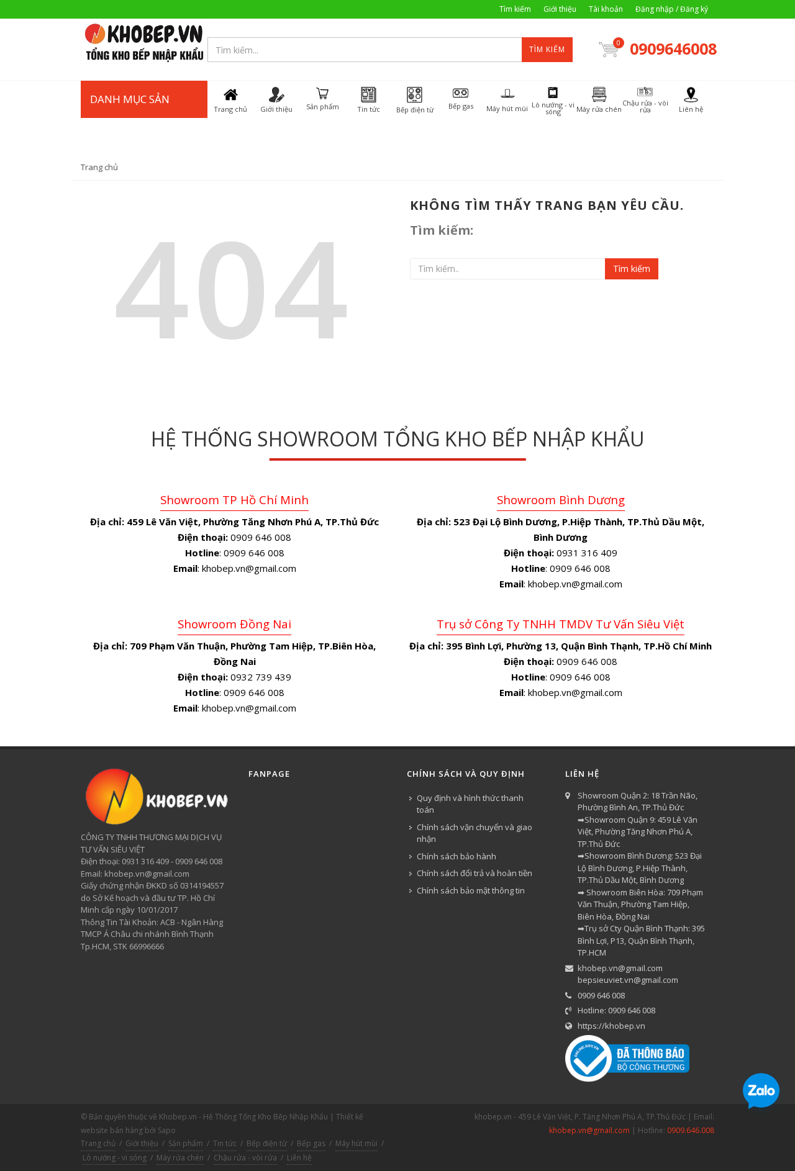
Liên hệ (299, 1157)
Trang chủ (99, 167)
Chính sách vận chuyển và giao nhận (474, 833)
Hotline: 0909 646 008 (616, 1010)
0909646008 (672, 48)
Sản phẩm (185, 1143)
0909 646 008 (601, 995)
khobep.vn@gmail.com (620, 968)
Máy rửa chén (180, 1157)
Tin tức (225, 1143)
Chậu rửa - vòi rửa (245, 1157)
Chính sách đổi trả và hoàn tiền (474, 873)
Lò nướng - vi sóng (115, 1157)
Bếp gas (311, 1143)
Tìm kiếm (515, 9)
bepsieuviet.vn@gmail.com (628, 979)
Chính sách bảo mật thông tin (471, 890)
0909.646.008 (690, 1130)
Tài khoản (606, 9)
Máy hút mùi (356, 1143)
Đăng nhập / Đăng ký (671, 9)
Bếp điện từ (267, 1143)
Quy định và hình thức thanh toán (470, 804)
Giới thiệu (559, 9)
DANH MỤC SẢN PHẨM (130, 117)
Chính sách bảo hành (456, 856)
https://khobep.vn (611, 1025)
